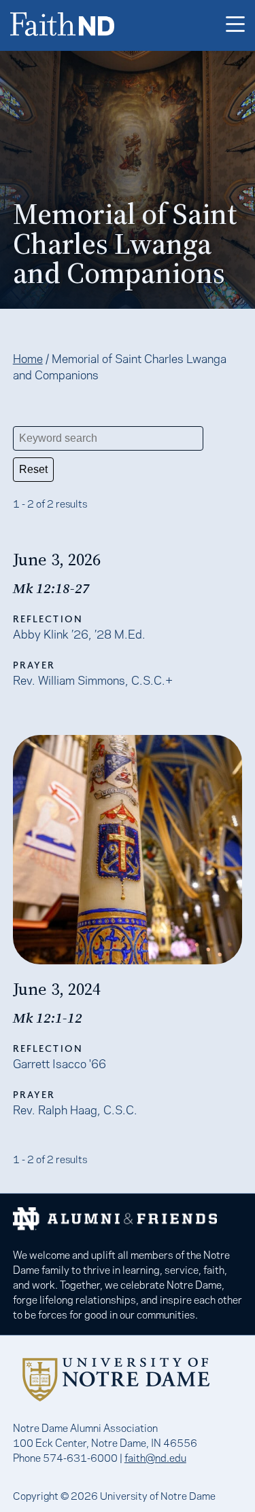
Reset (33, 469)
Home (28, 357)
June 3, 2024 (57, 989)
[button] (235, 25)
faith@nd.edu (155, 1457)
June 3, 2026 (57, 559)
